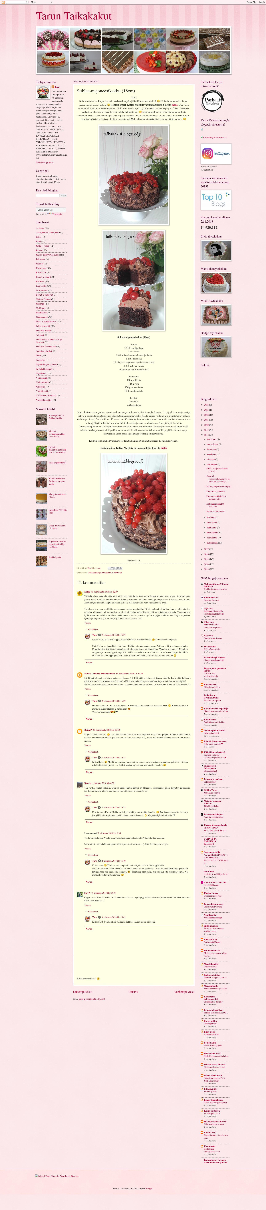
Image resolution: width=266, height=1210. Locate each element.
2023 (206, 409)
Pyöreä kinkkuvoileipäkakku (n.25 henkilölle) (57, 449)
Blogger (149, 1188)
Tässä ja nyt (209, 843)
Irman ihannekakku (213, 1099)
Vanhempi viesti (184, 991)
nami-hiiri (209, 871)
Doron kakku (210, 1021)
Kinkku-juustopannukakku (215, 589)
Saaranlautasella (212, 852)
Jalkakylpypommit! (57, 462)
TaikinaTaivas (210, 790)
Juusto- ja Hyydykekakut (47, 254)
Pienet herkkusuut (213, 1075)
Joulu (38, 241)
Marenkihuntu (211, 985)
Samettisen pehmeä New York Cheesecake (214, 1079)
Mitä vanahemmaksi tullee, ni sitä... (215, 954)
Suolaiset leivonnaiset (46, 346)
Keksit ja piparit (43, 276)
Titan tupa (209, 621)
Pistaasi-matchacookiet (214, 659)
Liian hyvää (209, 1031)
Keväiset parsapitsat (212, 700)
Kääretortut (41, 285)
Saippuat (40, 334)
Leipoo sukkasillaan (213, 1010)
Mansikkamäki (211, 964)
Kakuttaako (209, 1146)
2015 (206, 558)
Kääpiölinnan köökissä (214, 752)
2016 (206, 554)
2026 (206, 404)
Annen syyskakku (211, 1034)
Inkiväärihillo (210, 1088)
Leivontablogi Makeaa (214, 657)
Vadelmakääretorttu (215, 511)
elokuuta (211, 459)
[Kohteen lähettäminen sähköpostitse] (109, 568)
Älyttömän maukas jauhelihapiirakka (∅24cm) (57, 544)
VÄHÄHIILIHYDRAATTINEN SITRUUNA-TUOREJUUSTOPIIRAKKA (216, 859)
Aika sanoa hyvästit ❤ (213, 743)
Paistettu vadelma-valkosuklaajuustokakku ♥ (215, 756)
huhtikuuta (212, 527)
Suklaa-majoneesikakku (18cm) (217, 470)
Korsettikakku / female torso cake (216, 1136)
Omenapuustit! (210, 1023)
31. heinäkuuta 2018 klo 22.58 (106, 729)
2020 (206, 424)
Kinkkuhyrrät (55, 557)
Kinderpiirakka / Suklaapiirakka (56, 417)
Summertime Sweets (213, 638)
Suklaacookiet (210, 781)
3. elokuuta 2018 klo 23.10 (103, 892)
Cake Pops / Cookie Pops (58, 511)
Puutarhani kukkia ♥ (215, 491)
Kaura (87, 783)
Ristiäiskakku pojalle (213, 1045)
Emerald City (210, 939)
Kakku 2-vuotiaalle (212, 649)
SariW (87, 892)
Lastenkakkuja (210, 966)
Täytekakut (41, 373)
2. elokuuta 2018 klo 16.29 (113, 700)
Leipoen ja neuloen (213, 779)
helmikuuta (212, 537)
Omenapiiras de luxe (213, 895)
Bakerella (208, 635)
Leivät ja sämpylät (44, 294)
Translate (57, 213)
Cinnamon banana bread (214, 1067)
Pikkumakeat (42, 317)
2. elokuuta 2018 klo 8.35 (109, 833)
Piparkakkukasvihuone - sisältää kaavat (214, 930)
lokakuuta (211, 449)
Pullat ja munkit (43, 325)
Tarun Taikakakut (74, 15)
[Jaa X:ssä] (115, 568)
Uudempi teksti (82, 991)
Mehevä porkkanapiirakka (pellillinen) (56, 434)
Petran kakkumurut (213, 904)
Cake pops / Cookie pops (47, 232)
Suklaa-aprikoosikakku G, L (216, 1012)
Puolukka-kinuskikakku (214, 722)
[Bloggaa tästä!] (112, 568)
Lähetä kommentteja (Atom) (92, 998)
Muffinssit (40, 308)
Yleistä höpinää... (44, 399)
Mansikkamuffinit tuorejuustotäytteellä (213, 626)
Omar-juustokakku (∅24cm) (57, 527)
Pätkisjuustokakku (212, 687)
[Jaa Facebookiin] (117, 568)
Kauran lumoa (211, 893)
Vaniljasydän (210, 915)
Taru (94, 635)
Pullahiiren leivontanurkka (211, 696)
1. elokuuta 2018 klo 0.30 (102, 783)
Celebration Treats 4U (215, 882)
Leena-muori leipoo (213, 814)
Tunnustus (40, 359)
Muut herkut (41, 312)
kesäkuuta (212, 517)
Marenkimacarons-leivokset (216, 711)
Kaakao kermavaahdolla (215, 825)
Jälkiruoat (40, 259)
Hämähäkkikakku (211, 884)
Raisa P (88, 729)
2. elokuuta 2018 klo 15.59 (113, 634)
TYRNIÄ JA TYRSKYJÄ (210, 840)
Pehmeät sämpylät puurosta (215, 977)
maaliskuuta (213, 532)
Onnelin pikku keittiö (214, 730)
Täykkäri (208, 608)
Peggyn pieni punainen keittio (215, 669)
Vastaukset (93, 629)
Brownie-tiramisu (211, 600)
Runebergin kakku (212, 1113)
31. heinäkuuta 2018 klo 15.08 (129, 673)
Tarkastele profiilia (44, 162)
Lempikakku (210, 1042)
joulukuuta (212, 439)
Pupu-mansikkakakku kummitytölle (216, 497)
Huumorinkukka (212, 950)
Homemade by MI (212, 1053)
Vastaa (87, 622)
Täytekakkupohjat (44, 368)
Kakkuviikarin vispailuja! (216, 708)
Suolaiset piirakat (44, 350)
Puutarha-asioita (43, 330)
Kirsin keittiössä (212, 1110)
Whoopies (40, 386)
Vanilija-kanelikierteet (213, 816)
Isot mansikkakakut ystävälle (215, 505)
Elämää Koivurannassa (215, 741)
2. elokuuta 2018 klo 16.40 (113, 860)
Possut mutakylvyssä (213, 906)
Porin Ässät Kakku (212, 942)
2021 (206, 419)
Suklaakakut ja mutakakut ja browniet (105, 572)
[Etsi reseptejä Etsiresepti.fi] (214, 137)
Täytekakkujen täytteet (46, 364)
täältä (175, 104)
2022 (206, 414)
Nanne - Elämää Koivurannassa (99, 673)
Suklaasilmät (210, 646)
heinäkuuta (212, 464)
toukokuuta (212, 522)
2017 (206, 548)
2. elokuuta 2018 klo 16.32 (113, 757)
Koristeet (40, 281)
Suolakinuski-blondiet (213, 1001)
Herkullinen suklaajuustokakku (212, 1150)
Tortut (38, 355)
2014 (206, 564)
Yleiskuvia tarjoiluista (46, 395)
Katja (87, 591)
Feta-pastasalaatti (211, 732)
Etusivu (133, 991)
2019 (206, 429)
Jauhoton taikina (212, 975)
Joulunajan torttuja (212, 792)
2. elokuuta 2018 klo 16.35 (113, 807)
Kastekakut (41, 272)
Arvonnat (40, 227)
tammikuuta (212, 542)
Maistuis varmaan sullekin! (212, 802)
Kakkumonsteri (211, 597)
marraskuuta (213, 444)
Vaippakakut (41, 377)
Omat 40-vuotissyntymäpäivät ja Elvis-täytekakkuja (218, 478)
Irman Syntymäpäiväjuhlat (215, 1102)
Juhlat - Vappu (42, 245)
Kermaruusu (210, 684)
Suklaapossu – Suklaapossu (211, 767)
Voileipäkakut (42, 382)
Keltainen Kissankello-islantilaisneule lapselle (214, 612)
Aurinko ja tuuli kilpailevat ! (216, 874)
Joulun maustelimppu (213, 917)
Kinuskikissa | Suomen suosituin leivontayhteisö (215, 1161)
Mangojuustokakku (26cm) (57, 495)
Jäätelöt (39, 263)
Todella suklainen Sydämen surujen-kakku (57, 481)
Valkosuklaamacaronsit (214, 1124)
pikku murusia (211, 925)
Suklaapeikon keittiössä (215, 1121)
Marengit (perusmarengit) (218, 486)
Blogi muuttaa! (210, 770)
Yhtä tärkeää (42, 390)
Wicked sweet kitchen (214, 1064)
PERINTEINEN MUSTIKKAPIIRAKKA (215, 829)
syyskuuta (212, 454)
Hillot (38, 236)
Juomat (39, 250)
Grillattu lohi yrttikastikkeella (211, 675)
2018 (206, 434)
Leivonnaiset (42, 290)
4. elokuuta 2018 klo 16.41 (113, 917)
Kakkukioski (210, 1132)
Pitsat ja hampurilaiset (46, 321)
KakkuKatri (210, 719)
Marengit (40, 303)
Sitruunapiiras (210, 1091)
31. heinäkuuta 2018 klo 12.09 (104, 591)
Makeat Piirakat (43, 299)
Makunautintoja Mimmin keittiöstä (216, 585)
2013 (206, 568)
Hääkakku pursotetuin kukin (216, 1056)
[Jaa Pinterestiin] (120, 568)
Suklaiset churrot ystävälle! (215, 988)
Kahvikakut (41, 268)
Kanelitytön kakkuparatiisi (211, 998)
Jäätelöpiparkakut (211, 805)
